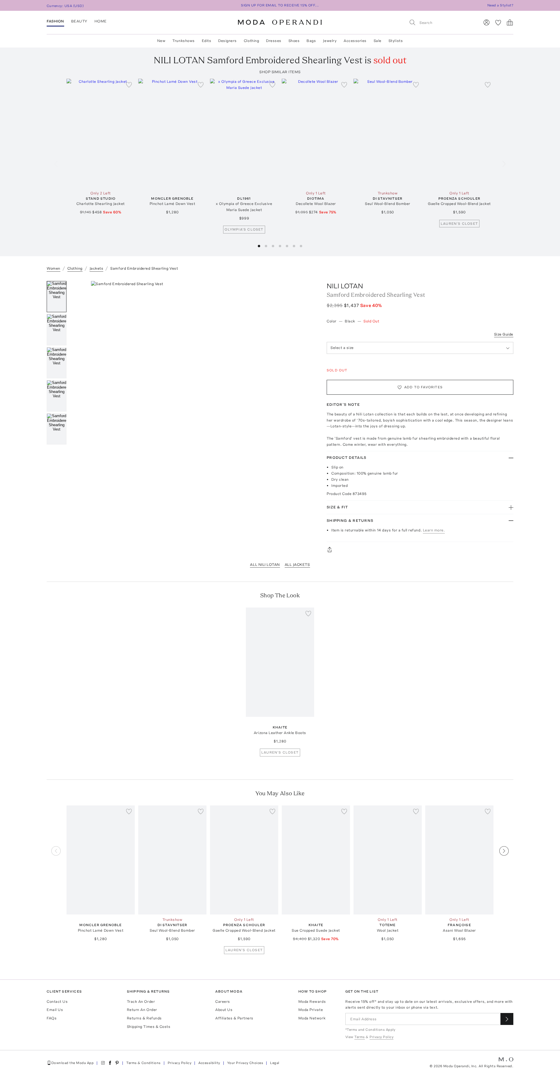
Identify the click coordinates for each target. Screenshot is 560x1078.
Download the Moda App (72, 1063)
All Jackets (297, 564)
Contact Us (57, 1001)
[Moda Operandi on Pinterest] (117, 1063)
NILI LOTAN (345, 286)
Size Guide (503, 334)
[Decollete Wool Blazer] (316, 133)
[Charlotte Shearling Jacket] (100, 133)
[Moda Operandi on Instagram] (103, 1063)
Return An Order (142, 1009)
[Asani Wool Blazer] (459, 860)
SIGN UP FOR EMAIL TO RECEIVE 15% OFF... (280, 5)
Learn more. (434, 530)
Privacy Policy (180, 1063)
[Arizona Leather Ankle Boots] (280, 662)
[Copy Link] (420, 549)
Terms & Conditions (143, 1063)
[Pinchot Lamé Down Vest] (172, 133)
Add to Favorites (423, 387)
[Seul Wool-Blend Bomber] (388, 133)
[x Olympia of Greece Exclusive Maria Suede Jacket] (244, 133)
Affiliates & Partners (234, 1018)
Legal (274, 1063)
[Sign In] (486, 22)
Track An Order (141, 1001)
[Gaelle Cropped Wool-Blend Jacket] (459, 133)
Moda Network (312, 1018)
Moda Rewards (312, 1001)
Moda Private (310, 1009)
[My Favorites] (498, 22)
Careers (222, 1001)
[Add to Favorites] (128, 84)
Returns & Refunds (144, 1018)
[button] (259, 246)
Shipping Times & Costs (148, 1026)
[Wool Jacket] (388, 860)
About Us (223, 1009)
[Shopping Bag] (509, 22)
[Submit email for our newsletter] (507, 1019)
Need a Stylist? (500, 5)
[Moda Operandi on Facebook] (110, 1063)
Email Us (55, 1009)
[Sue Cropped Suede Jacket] (316, 860)
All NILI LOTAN (265, 564)
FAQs (52, 1018)
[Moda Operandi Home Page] (280, 22)
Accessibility (209, 1063)
